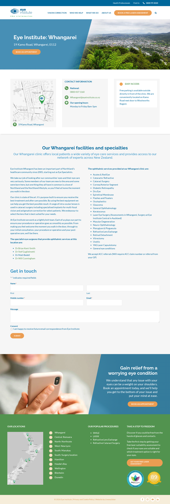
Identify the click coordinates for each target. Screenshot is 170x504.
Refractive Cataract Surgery (106, 443)
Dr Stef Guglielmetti (25, 251)
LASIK (96, 436)
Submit (17, 336)
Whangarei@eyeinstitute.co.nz (85, 97)
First (12, 293)
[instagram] (147, 499)
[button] (156, 12)
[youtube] (153, 499)
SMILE (96, 433)
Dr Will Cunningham (25, 258)
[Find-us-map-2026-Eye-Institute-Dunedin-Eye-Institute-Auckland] (25, 433)
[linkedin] (158, 499)
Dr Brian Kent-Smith (25, 248)
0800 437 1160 (77, 92)
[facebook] (142, 499)
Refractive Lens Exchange (105, 439)
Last (88, 293)
